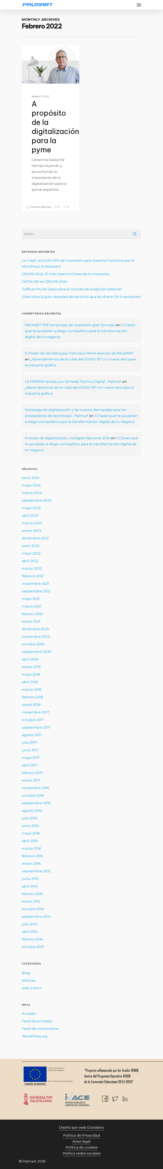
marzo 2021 (31, 606)
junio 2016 (30, 826)
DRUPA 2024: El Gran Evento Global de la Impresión (66, 274)
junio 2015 (30, 879)
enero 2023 (31, 531)
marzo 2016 (31, 848)
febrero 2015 (32, 894)
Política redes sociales (82, 1153)
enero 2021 (31, 621)
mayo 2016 (31, 833)
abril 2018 (30, 682)
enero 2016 (31, 864)
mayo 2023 (31, 508)
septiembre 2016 (36, 803)
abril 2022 (30, 561)
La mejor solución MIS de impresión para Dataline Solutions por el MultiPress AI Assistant (78, 263)
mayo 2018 (31, 674)
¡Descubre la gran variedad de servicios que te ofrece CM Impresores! (81, 297)
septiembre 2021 (36, 591)
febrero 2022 (33, 576)
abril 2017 (30, 765)
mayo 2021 (31, 599)
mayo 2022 (31, 553)
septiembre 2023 (36, 500)
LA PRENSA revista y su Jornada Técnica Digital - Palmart (73, 381)
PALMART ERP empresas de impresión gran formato (70, 325)
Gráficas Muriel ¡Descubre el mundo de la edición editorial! (72, 289)
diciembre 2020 (35, 629)
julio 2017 (29, 742)
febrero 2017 (32, 773)
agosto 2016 (32, 811)
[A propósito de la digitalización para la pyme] (50, 128)
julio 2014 (29, 924)
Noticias (29, 980)
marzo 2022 (32, 568)
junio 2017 (30, 750)
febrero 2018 (32, 697)
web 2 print (31, 988)
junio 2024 (31, 478)
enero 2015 (31, 901)
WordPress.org (35, 1036)
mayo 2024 (31, 485)
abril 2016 (30, 841)
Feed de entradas (37, 1021)
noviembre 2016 (35, 788)
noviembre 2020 (36, 637)
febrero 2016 (32, 856)
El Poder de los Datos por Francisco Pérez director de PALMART (79, 353)
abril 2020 (30, 659)
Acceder (29, 1013)
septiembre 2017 (36, 727)
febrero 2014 (32, 939)
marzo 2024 (32, 493)
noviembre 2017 (35, 712)
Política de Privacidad (81, 1135)
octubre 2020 (33, 644)
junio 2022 (30, 546)
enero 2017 (31, 780)
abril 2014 (30, 932)
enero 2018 (31, 705)
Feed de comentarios (40, 1029)
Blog (32, 51)
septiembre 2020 (36, 652)
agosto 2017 (32, 735)
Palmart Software (40, 206)
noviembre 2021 (35, 584)
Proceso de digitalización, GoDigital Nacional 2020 (67, 438)
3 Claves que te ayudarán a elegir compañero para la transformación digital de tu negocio (80, 331)
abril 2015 (30, 886)
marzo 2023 (32, 523)
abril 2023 (30, 515)
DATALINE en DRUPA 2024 (44, 282)
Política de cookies (82, 1147)
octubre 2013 (33, 947)
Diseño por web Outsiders (81, 1127)
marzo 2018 (31, 690)
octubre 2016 (33, 795)
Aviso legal (81, 1141)
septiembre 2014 (36, 917)
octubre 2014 (33, 909)
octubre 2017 (33, 720)
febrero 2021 (32, 614)
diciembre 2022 (35, 538)
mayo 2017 (31, 758)
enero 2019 (31, 667)
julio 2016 (29, 818)
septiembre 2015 (36, 871)
